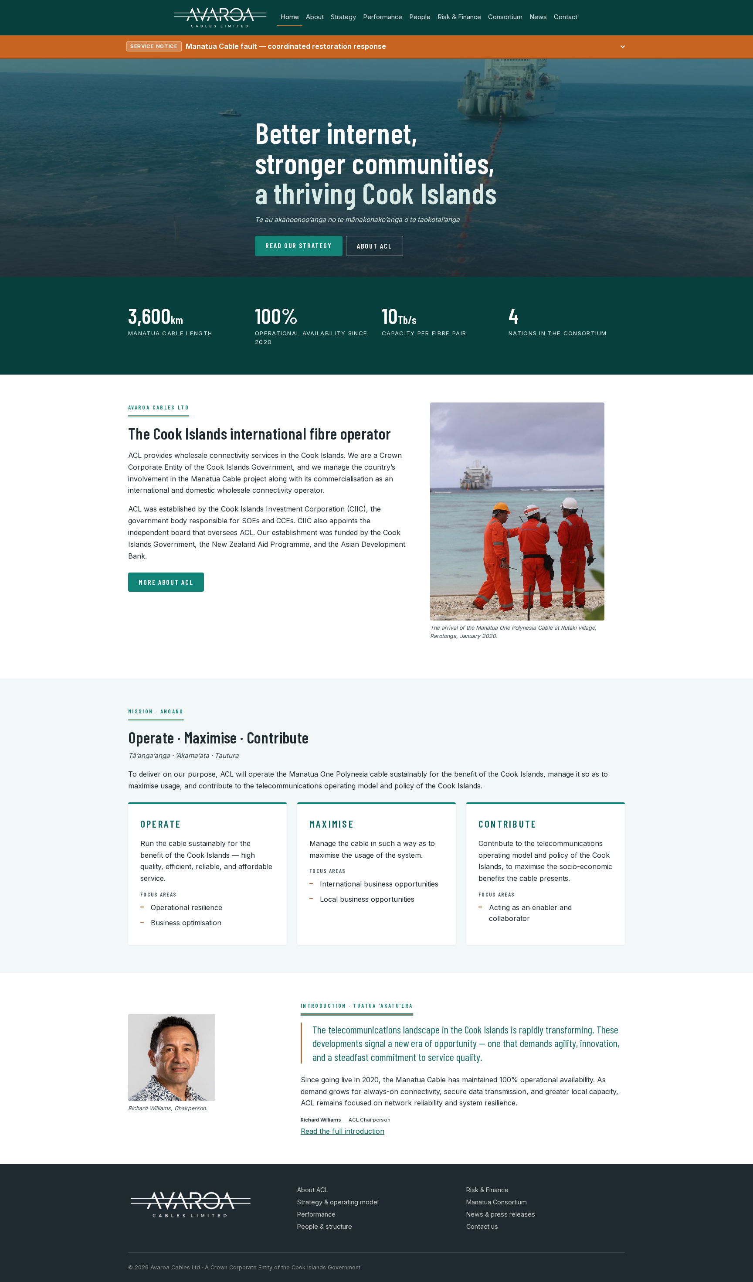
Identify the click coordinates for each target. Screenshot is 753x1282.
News (538, 17)
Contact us (482, 1226)
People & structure (324, 1226)
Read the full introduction (342, 1131)
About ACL (374, 246)
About (315, 17)
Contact (565, 17)
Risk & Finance (459, 17)
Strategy (343, 17)
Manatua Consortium (496, 1202)
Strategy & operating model (338, 1202)
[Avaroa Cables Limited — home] (220, 17)
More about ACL (166, 582)
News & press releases (500, 1214)
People (420, 17)
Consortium (505, 17)
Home (290, 17)
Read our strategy (298, 245)
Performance (382, 17)
